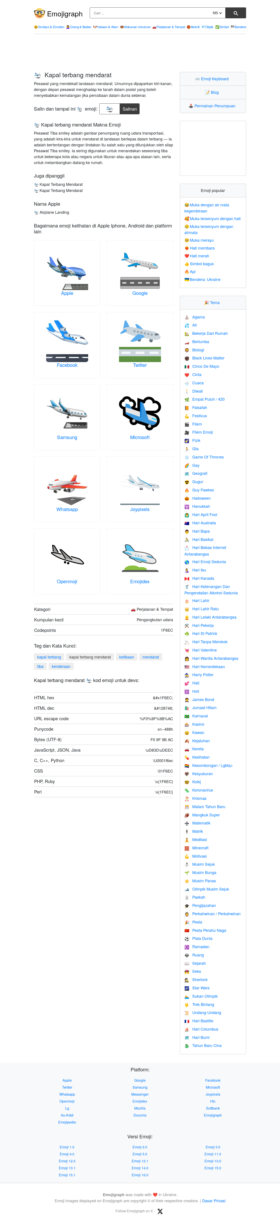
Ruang (194, 955)
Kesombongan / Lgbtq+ (208, 765)
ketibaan (126, 657)
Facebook (67, 364)
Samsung (67, 437)
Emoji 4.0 (67, 1153)
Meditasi (195, 839)
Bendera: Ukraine (202, 279)
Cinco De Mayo (201, 366)
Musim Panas (200, 880)
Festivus (195, 415)
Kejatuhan (197, 740)
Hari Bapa (197, 531)
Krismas (195, 798)
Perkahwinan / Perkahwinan (212, 913)
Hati (191, 683)
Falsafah (195, 407)
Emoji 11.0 (213, 1153)
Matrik (193, 831)
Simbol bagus (199, 263)
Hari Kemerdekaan (204, 666)
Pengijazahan (200, 905)
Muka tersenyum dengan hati (212, 218)
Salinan (130, 107)
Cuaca (194, 382)
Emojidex (140, 581)
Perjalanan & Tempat (168, 26)
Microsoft (140, 437)
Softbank (213, 1108)
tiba (40, 666)
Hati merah (196, 255)
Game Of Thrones (204, 457)
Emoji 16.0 (140, 1174)
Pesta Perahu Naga (205, 930)
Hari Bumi (197, 1037)
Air (190, 325)
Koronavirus (198, 790)
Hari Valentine (200, 650)
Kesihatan (197, 757)
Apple (67, 292)
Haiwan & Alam (105, 26)
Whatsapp (67, 509)
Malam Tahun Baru (204, 806)
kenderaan (61, 666)
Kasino (194, 724)
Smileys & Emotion (49, 26)
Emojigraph (65, 13)
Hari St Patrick (200, 633)
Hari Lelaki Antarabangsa (210, 617)
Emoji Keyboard (213, 78)
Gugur (193, 481)
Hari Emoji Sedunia (205, 561)
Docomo (140, 1115)
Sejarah (195, 963)
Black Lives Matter (204, 358)
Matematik (197, 823)
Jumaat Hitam (200, 707)
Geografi (195, 473)
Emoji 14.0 (140, 1167)
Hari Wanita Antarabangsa (211, 658)
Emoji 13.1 (67, 1167)
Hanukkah (197, 506)
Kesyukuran (198, 773)
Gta (191, 448)
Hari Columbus (201, 1029)
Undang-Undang (202, 1012)
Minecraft (196, 847)
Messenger (140, 1094)
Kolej (192, 781)
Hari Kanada (199, 578)
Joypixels (140, 509)
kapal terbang (49, 657)
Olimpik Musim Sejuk (206, 889)
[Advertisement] (140, 53)
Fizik (192, 440)
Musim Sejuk (199, 864)
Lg (67, 1108)
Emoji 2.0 (140, 1146)
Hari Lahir (196, 600)
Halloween (197, 498)
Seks (192, 971)
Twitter (140, 364)
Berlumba (196, 341)
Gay (192, 465)
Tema (213, 302)
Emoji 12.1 (140, 1160)
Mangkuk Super (202, 814)
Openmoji (67, 581)
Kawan (194, 732)
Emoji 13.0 (213, 1160)
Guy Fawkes (199, 490)
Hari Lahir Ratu (201, 608)
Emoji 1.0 (67, 1146)
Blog (213, 92)
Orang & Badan (78, 26)
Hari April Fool (200, 514)
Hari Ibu (195, 570)
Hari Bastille (198, 1020)
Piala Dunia (198, 938)
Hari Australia (200, 522)
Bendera (238, 26)
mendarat (150, 657)
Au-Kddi (67, 1115)
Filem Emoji (198, 432)
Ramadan (196, 946)
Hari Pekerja (199, 625)
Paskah (194, 897)
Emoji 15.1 (67, 1174)
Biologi (194, 349)
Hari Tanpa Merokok (206, 641)
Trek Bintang (199, 1004)
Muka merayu (199, 240)
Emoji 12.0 (67, 1160)
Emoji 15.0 (213, 1167)
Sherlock (196, 979)
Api (190, 271)
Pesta (193, 922)
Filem (193, 424)
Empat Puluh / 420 (204, 399)
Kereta (194, 748)
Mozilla (139, 1108)
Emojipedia (67, 1122)
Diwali (193, 391)
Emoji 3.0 (213, 1146)
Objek (207, 26)
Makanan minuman (135, 26)
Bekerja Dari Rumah (206, 333)
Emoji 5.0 (140, 1153)
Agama (194, 317)
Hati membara (199, 248)
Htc (212, 1101)
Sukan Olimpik (201, 996)
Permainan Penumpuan (213, 105)
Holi (191, 691)
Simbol (222, 26)
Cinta (192, 374)
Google (140, 292)
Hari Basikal (198, 539)
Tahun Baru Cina (203, 1045)
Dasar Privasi (214, 1200)
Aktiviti (193, 26)
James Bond (199, 699)
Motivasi (195, 856)
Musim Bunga (200, 872)
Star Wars (197, 987)
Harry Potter (199, 674)
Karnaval (196, 715)
